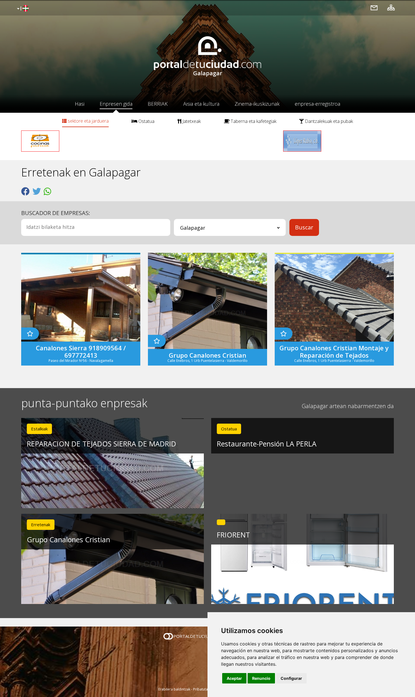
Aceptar (234, 678)
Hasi (79, 103)
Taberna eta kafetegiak (253, 121)
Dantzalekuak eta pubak (328, 121)
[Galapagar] (221, 522)
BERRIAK (158, 103)
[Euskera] (22, 8)
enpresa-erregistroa (317, 103)
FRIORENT (233, 534)
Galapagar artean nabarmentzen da (348, 406)
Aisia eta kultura (201, 103)
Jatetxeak (191, 121)
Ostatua (145, 121)
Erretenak (40, 524)
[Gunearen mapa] (391, 7)
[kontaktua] (374, 7)
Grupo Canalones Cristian (68, 539)
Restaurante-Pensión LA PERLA (266, 443)
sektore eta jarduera (88, 121)
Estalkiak (39, 429)
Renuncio (261, 678)
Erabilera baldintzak (174, 689)
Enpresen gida (116, 103)
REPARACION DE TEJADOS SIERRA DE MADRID (101, 443)
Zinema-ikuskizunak (257, 103)
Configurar (291, 678)
